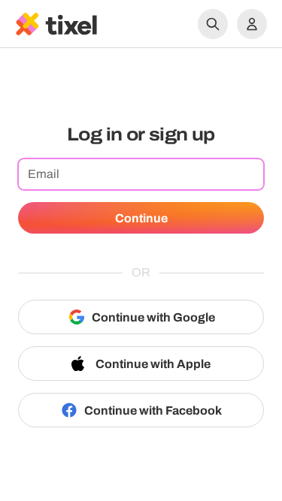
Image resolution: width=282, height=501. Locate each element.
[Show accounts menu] (252, 24)
